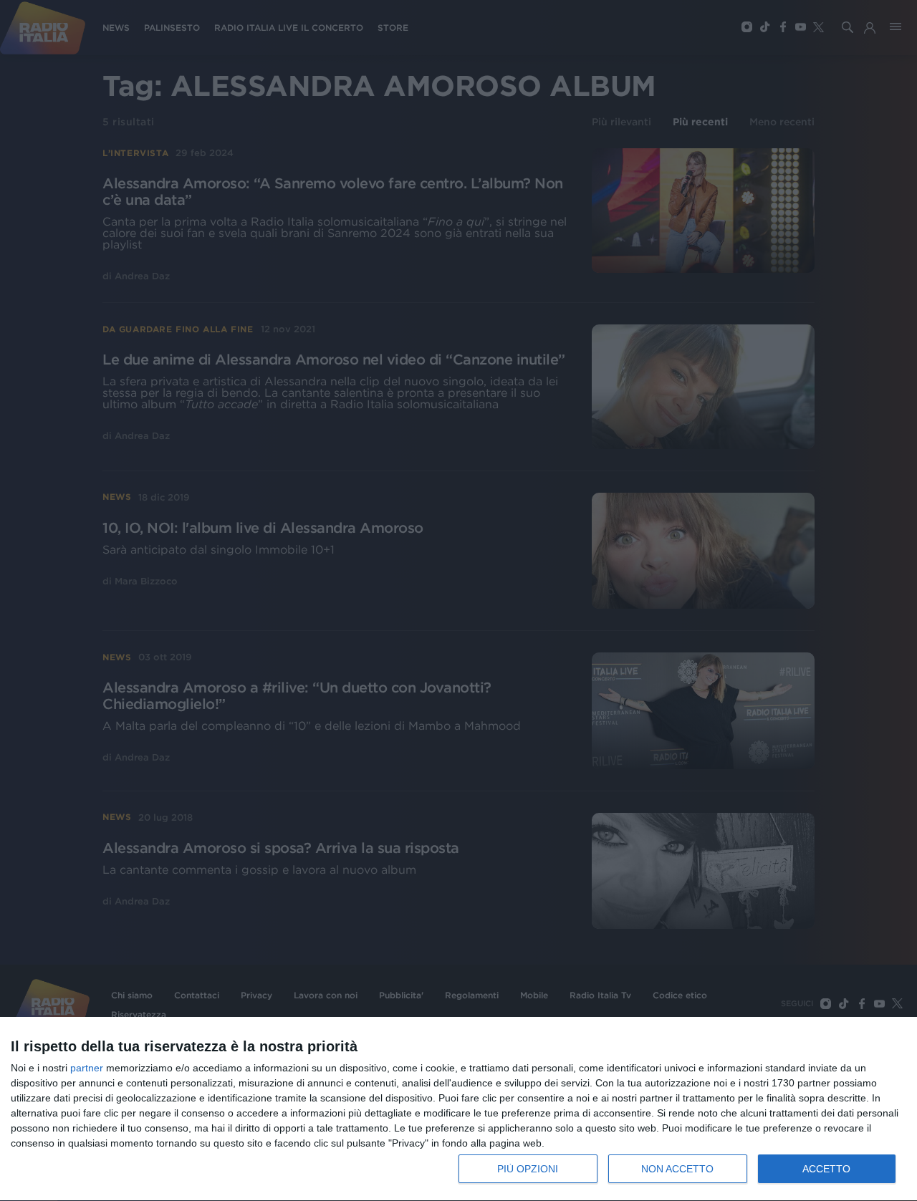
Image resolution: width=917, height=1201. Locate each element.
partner (86, 1068)
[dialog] (458, 1109)
